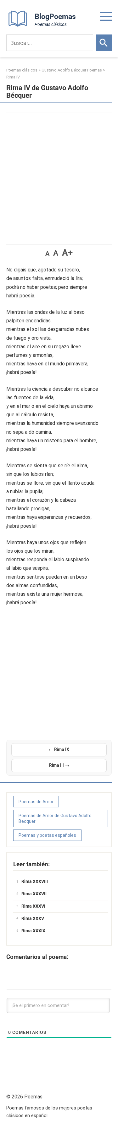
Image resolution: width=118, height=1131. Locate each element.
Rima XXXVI (33, 906)
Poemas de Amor (36, 801)
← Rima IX (59, 749)
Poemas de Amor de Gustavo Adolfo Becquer (55, 818)
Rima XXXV (32, 918)
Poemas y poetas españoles (47, 835)
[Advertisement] (59, 175)
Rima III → (59, 765)
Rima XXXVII (34, 893)
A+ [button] (67, 252)
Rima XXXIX (33, 930)
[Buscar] (104, 42)
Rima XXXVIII (34, 881)
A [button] (47, 253)
